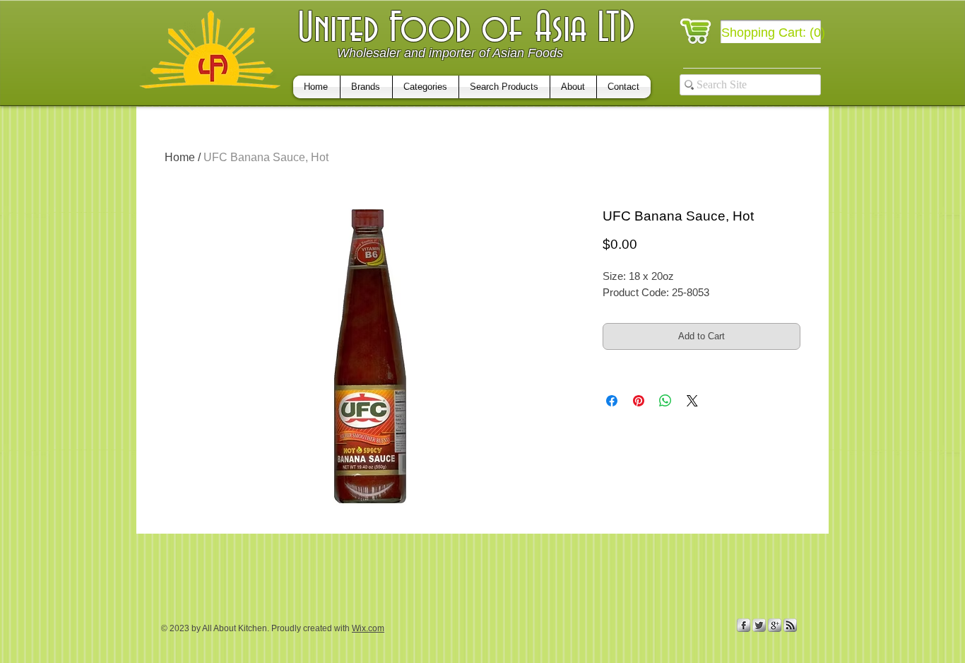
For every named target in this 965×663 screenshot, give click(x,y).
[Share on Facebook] (611, 400)
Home (180, 157)
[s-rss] (790, 625)
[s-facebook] (743, 625)
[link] (774, 32)
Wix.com (368, 628)
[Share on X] (692, 400)
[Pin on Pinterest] (638, 400)
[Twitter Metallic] (759, 625)
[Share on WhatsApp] (665, 400)
